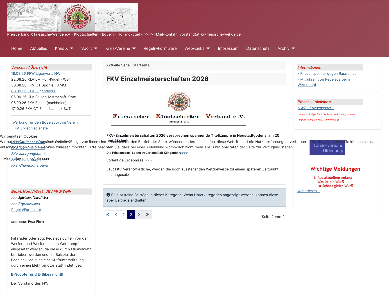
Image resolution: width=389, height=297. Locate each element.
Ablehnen (41, 158)
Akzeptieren (14, 158)
